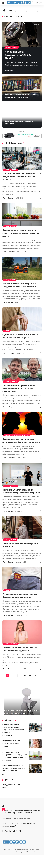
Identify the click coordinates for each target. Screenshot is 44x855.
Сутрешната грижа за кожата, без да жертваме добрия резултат (20, 336)
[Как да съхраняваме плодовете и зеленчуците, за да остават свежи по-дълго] (22, 214)
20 (30, 675)
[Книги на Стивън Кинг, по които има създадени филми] (22, 88)
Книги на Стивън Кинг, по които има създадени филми (20, 96)
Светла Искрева (9, 252)
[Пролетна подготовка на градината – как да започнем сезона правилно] (22, 268)
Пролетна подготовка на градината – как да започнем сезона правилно (20, 285)
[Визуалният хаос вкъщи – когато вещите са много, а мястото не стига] (35, 768)
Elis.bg (4, 788)
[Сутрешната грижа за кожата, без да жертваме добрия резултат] (22, 319)
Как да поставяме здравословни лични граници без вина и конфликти (21, 440)
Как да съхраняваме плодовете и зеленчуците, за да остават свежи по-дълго (21, 233)
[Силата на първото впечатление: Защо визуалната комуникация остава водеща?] (22, 158)
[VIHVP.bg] (19, 2)
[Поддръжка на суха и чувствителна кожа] (35, 743)
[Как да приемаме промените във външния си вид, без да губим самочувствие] (22, 369)
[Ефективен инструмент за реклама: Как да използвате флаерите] (22, 578)
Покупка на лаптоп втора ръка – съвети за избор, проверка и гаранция (21, 491)
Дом (13, 226)
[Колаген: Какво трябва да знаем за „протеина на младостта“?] (22, 632)
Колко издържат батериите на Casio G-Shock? (18, 55)
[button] (35, 25)
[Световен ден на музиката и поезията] (22, 115)
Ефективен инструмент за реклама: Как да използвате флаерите (20, 595)
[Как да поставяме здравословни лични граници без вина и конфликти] (22, 423)
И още (15, 47)
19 (25, 675)
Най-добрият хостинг (11, 784)
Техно (14, 170)
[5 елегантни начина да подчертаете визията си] (22, 527)
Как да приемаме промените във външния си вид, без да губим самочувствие (18, 388)
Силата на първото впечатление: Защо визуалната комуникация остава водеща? (21, 176)
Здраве (14, 381)
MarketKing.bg (31, 852)
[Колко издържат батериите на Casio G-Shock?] (22, 34)
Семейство (9, 435)
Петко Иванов (8, 198)
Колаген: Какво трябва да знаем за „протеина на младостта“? (19, 649)
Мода (8, 47)
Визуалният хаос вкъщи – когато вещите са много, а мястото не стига (13, 768)
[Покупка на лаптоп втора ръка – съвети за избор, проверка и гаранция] (22, 474)
